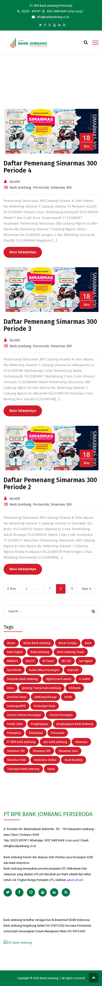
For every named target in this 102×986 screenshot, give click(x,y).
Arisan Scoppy (68, 643)
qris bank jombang (55, 742)
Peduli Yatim (15, 724)
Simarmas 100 (16, 751)
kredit (68, 697)
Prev (13, 589)
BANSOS (12, 661)
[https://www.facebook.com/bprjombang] (45, 25)
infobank (74, 688)
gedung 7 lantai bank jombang (41, 688)
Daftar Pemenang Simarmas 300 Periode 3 (50, 325)
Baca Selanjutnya (22, 252)
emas (10, 688)
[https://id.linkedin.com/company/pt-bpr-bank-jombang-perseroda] (59, 25)
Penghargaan (39, 724)
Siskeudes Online (45, 760)
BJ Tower (48, 661)
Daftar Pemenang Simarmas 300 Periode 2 (50, 483)
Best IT (30, 661)
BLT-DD (66, 661)
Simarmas (81, 742)
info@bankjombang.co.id (20, 846)
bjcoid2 (14, 182)
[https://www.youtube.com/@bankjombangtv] (54, 25)
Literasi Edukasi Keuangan (24, 715)
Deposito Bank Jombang (22, 679)
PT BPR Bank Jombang (21, 742)
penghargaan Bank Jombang (74, 724)
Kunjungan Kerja (44, 706)
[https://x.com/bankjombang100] (40, 25)
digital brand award (58, 679)
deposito (73, 670)
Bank (88, 643)
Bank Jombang (20, 188)
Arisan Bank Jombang (37, 643)
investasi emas (16, 697)
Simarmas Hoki (16, 760)
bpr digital (85, 661)
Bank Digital (15, 652)
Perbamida (14, 733)
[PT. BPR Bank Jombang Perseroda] (29, 42)
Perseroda (41, 188)
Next (85, 589)
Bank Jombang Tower (70, 652)
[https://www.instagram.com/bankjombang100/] (49, 25)
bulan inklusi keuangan (44, 670)
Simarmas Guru (68, 751)
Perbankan (36, 733)
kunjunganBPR (16, 706)
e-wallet (84, 679)
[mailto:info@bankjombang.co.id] (64, 25)
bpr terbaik (14, 670)
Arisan (11, 643)
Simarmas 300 (61, 188)
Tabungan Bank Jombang (23, 769)
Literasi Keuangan (61, 715)
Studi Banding (74, 760)
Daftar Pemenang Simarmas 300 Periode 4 (50, 167)
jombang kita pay (45, 697)
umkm (51, 769)
